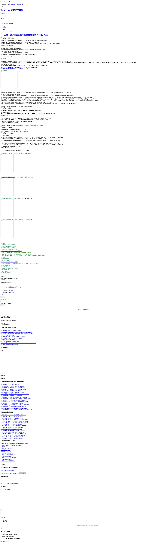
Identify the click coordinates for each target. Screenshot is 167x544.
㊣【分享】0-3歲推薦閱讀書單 (7, 335)
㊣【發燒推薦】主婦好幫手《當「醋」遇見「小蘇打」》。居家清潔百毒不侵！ (18, 343)
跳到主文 (3, 13)
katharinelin (3, 279)
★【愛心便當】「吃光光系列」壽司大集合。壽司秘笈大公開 (14, 422)
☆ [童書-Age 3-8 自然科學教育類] (8, 454)
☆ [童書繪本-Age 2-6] (5, 450)
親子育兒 (11, 290)
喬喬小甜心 (11, 292)
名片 (4, 29)
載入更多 (2, 297)
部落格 (4, 27)
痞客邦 (10, 287)
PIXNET (73, 525)
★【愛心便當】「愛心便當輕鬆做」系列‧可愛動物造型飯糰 (14, 419)
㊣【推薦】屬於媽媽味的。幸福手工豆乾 (10, 341)
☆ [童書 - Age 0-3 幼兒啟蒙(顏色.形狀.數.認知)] (11, 445)
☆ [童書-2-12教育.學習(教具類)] (8, 461)
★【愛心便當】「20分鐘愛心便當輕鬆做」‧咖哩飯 (12, 418)
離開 (7, 541)
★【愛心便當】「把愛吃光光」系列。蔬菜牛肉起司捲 (13, 435)
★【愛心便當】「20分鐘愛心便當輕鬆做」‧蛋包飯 (12, 416)
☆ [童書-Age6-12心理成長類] (7, 456)
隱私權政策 (91, 525)
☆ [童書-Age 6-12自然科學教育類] (8, 457)
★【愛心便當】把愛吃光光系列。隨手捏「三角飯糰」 (13, 430)
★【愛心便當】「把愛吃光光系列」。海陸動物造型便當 (13, 433)
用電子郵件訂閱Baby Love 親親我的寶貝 (10, 473)
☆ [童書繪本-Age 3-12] (6, 451)
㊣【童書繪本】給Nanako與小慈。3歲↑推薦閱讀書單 (13, 336)
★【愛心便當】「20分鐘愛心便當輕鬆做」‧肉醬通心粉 (13, 415)
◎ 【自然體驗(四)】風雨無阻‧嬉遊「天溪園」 (11, 390)
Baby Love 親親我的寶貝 (12, 10)
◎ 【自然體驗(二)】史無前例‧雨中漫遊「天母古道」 (13, 386)
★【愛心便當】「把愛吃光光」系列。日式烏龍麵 (12, 427)
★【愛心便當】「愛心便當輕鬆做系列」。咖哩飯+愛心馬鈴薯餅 (15, 421)
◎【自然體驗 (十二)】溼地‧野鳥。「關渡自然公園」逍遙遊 (14, 401)
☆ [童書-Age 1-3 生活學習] (7, 448)
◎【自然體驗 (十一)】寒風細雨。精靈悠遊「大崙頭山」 (13, 400)
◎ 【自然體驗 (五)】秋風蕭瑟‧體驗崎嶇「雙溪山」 (13, 392)
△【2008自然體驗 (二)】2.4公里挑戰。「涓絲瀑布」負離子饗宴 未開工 (17, 409)
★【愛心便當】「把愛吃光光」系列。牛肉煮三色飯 (12, 432)
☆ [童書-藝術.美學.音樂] (6, 459)
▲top (2, 294)
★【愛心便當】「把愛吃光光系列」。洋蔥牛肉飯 (11, 429)
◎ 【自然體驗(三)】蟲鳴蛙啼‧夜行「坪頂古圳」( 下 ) (13, 389)
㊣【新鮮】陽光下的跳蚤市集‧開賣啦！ (10, 344)
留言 (13, 287)
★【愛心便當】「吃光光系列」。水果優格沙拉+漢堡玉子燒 (14, 425)
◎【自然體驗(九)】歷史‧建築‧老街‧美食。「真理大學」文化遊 (16, 398)
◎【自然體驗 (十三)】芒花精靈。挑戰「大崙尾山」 (12, 403)
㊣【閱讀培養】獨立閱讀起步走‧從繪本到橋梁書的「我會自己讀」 (16, 332)
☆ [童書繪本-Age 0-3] (5, 446)
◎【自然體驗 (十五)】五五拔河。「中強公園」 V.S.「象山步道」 (15, 405)
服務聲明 (96, 525)
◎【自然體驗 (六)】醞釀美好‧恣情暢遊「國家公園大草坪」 (15, 394)
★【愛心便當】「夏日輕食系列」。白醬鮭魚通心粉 (12, 438)
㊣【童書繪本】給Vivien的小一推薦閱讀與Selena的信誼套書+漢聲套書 (17, 333)
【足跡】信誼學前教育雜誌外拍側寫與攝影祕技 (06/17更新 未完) (25, 35)
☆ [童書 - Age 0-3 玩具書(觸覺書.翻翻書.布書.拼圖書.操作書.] (14, 443)
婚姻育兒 (11, 23)
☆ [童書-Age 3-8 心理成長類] (7, 453)
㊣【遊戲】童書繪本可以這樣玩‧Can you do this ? (12, 339)
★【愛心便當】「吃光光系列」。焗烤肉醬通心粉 (11, 424)
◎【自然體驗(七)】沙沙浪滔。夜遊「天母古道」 (12, 395)
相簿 (4, 26)
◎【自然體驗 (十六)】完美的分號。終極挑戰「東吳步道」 (14, 406)
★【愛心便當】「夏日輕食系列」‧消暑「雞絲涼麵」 (13, 436)
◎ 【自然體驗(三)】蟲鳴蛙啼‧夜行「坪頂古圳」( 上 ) (13, 387)
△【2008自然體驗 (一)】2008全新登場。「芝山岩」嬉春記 (14, 408)
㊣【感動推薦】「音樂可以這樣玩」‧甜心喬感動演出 (13, 338)
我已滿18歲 (3, 541)
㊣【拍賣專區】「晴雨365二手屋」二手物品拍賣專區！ (13, 330)
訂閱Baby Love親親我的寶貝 (7, 470)
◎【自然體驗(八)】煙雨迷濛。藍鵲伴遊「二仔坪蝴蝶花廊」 (14, 397)
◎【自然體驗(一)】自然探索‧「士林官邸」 (10, 384)
